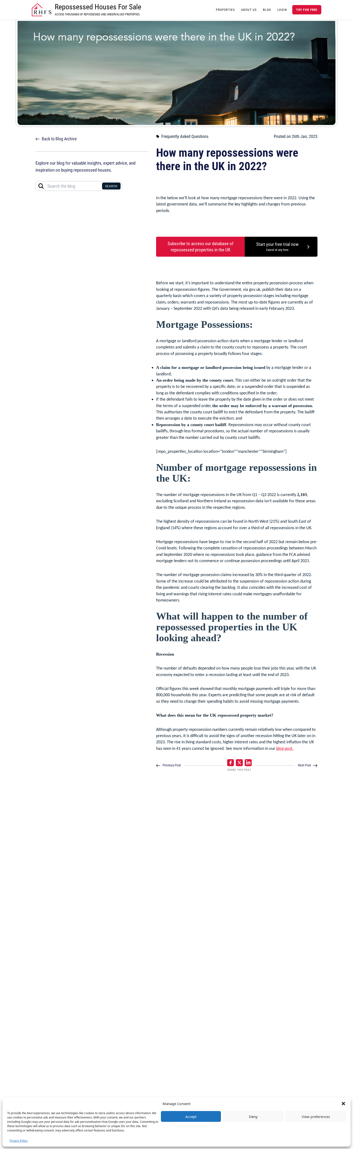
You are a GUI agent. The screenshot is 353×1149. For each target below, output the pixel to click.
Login (282, 10)
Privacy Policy (19, 1141)
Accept (190, 1116)
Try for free (306, 10)
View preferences (316, 1116)
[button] (343, 1103)
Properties (225, 10)
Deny (253, 1116)
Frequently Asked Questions (184, 136)
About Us (249, 10)
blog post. (284, 748)
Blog (267, 10)
